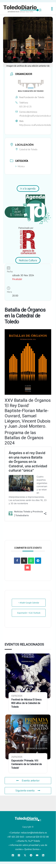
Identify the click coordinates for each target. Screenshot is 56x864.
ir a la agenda (27, 188)
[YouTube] (37, 855)
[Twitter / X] (25, 855)
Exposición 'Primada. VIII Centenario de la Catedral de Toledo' (26, 764)
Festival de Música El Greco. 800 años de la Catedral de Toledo (26, 703)
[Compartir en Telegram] (38, 561)
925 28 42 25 (25, 106)
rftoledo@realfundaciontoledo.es (35, 115)
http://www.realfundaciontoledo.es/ (36, 125)
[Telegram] (31, 855)
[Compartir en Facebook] (17, 561)
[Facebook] (13, 855)
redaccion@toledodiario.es (34, 832)
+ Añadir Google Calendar (28, 603)
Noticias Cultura (28, 260)
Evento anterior (31, 780)
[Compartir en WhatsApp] (31, 561)
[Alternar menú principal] (52, 9)
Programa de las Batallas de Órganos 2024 (24, 437)
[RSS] (43, 855)
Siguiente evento (25, 790)
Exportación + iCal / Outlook (28, 613)
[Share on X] (24, 561)
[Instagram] (19, 855)
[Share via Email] (28, 567)
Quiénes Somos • (32, 849)
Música (21, 166)
